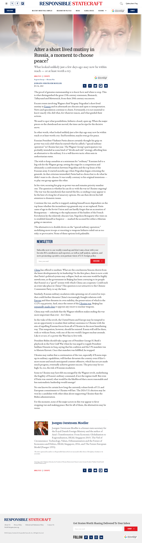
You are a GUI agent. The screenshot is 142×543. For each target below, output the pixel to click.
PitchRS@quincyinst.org (11, 527)
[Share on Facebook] (90, 86)
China (37, 269)
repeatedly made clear (44, 306)
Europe (47, 76)
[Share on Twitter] (84, 86)
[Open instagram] (96, 537)
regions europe (39, 79)
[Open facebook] (17, 3)
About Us (7, 525)
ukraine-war (50, 79)
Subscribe (10, 11)
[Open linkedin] (101, 537)
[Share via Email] (106, 86)
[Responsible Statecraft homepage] (27, 519)
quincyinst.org (132, 3)
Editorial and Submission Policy (34, 525)
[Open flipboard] (22, 3)
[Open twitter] (12, 3)
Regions (101, 11)
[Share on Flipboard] (100, 86)
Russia (47, 106)
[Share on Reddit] (95, 86)
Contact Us (50, 525)
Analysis (37, 76)
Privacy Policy (18, 525)
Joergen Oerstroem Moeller (48, 83)
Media (78, 11)
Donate (132, 11)
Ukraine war (85, 303)
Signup (129, 529)
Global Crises (89, 11)
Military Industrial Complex (42, 11)
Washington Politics (64, 11)
